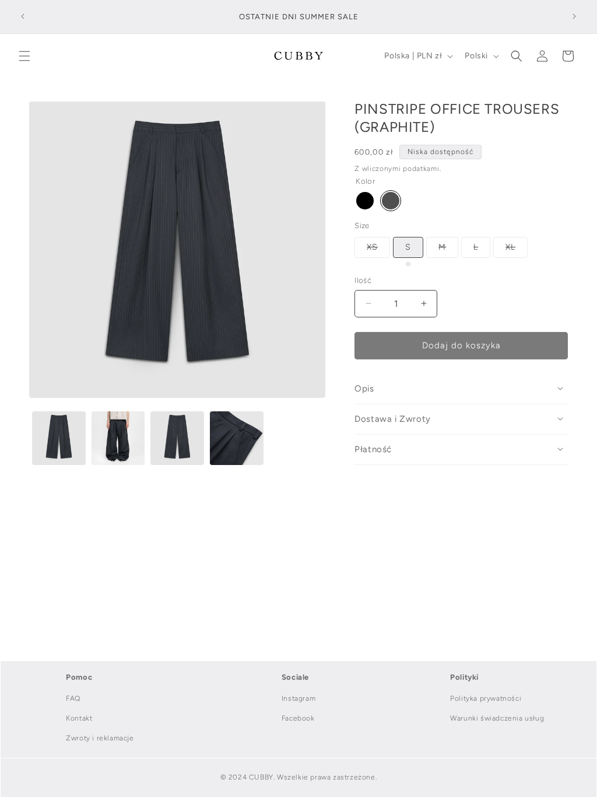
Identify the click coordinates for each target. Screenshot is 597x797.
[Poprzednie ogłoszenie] (23, 16)
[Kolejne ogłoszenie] (574, 16)
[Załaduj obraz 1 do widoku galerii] (59, 438)
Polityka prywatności (485, 698)
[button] (24, 56)
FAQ (73, 698)
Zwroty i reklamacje (100, 738)
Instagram (298, 698)
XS (378, 250)
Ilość (362, 280)
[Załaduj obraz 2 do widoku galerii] (118, 438)
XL (516, 250)
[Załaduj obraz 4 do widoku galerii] (237, 438)
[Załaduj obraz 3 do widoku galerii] (177, 438)
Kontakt (79, 718)
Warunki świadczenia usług (497, 718)
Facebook (298, 718)
